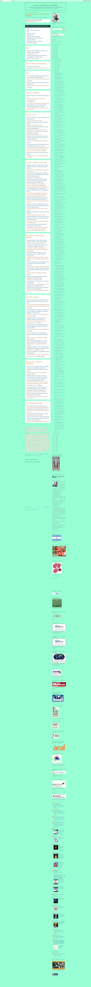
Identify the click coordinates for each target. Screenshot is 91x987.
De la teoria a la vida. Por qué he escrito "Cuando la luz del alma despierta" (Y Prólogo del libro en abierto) (61, 857)
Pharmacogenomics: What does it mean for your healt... (59, 259)
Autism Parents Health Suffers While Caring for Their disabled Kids (61, 916)
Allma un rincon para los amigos (59, 953)
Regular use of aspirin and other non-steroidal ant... (59, 231)
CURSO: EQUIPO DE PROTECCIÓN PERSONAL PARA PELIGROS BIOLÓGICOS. (61, 832)
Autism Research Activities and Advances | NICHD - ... (59, 183)
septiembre (56, 64)
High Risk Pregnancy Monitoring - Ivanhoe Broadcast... (59, 348)
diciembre (56, 59)
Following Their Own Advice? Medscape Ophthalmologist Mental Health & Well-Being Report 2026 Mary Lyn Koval (59, 825)
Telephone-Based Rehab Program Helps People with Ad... (59, 188)
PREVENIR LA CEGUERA (58, 886)
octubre (56, 62)
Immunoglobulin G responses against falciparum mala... (59, 425)
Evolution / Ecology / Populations (33, 36)
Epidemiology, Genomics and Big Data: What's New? (60, 280)
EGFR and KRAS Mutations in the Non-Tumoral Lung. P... (60, 248)
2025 (55, 48)
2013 (55, 444)
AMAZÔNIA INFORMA (58, 930)
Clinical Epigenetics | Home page (59, 385)
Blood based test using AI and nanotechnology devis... (59, 133)
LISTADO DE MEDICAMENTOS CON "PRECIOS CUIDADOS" (59, 937)
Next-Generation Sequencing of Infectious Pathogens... (59, 271)
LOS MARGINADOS (57, 810)
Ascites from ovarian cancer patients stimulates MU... (59, 82)
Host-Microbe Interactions (32, 42)
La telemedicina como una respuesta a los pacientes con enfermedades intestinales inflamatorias (61, 865)
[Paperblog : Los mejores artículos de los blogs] (55, 594)
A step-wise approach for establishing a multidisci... (59, 105)
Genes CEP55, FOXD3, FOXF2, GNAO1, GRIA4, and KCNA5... (59, 411)
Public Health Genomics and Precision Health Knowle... (59, 277)
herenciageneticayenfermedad (59, 816)
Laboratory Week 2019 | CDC (59, 282)
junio (56, 68)
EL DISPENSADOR (57, 804)
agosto (56, 65)
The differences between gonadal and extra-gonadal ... (59, 88)
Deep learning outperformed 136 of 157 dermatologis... (59, 295)
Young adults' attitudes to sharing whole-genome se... (59, 211)
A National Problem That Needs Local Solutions (59, 164)
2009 (55, 450)
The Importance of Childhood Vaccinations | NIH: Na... (59, 345)
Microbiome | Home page (58, 354)
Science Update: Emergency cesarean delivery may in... (59, 177)
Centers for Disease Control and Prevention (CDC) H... (59, 150)
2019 (55, 57)
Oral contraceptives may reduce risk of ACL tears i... (59, 122)
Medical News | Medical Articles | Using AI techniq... (60, 208)
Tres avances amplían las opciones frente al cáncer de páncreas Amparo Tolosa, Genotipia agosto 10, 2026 (59, 818)
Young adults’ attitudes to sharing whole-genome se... (60, 414)
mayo (56, 70)
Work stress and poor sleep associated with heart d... (58, 130)
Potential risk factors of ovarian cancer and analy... (59, 236)
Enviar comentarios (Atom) (34, 509)
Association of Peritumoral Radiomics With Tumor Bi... (59, 325)
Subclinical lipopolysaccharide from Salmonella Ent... (59, 406)
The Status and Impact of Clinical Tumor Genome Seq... (59, 245)
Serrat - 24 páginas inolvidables (61, 907)
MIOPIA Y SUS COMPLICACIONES (61, 888)
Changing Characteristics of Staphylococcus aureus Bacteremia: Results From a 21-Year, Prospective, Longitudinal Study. (36, 254)
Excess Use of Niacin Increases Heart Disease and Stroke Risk (61, 882)
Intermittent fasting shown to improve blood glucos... (59, 124)
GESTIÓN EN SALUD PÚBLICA (59, 822)
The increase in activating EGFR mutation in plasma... (59, 93)
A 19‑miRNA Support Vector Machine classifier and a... (59, 242)
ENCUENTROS (56, 905)
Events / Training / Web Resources (33, 30)
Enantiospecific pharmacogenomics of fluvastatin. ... (58, 262)
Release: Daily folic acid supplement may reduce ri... (59, 180)
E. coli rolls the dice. (30, 101)
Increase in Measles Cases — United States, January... (59, 339)
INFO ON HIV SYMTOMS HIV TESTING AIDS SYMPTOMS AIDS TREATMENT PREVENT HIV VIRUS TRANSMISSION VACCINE (59, 942)
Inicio (39, 507)
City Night (59, 899)
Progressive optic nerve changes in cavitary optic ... (60, 420)
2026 (55, 46)
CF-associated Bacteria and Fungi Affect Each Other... (60, 202)
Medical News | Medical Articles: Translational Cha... (59, 147)
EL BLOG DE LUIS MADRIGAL (57, 871)
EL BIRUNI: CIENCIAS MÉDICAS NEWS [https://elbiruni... (58, 75)
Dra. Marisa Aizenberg (58, 861)
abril (55, 72)
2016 (55, 439)
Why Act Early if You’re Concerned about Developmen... (58, 298)
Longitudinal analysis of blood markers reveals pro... (59, 307)
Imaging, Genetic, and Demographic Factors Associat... (58, 322)
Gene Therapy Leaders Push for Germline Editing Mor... (59, 269)
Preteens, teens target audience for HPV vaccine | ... (60, 191)
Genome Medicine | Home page (59, 381)
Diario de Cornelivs (57, 853)
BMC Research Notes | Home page (60, 397)
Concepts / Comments (31, 33)
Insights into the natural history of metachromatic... (60, 96)
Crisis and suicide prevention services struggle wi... (59, 171)
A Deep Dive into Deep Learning (33, 66)
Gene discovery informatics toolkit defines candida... (60, 304)
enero (56, 434)
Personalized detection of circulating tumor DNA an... (59, 234)
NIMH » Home (56, 169)
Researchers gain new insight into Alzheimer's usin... (60, 113)
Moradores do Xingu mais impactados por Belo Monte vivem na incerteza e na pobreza (59, 932)
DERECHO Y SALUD (57, 836)
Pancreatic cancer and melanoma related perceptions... (59, 228)
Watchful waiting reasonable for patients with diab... (59, 158)
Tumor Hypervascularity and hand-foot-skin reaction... (59, 91)
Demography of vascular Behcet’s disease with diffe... (59, 102)
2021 (55, 54)
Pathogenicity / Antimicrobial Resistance (34, 38)
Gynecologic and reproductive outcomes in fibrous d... (59, 99)
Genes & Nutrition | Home (58, 383)
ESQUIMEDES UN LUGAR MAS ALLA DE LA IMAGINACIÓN (59, 922)
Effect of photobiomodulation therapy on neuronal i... (59, 408)
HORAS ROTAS (56, 844)
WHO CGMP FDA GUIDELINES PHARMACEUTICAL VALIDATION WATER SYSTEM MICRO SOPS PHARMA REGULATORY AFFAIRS (59, 877)
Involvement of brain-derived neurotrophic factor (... (59, 403)
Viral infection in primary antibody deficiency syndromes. (38, 409)
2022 (55, 52)
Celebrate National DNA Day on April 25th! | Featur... (59, 286)
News (28, 28)
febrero (56, 432)
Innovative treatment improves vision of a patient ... (59, 119)
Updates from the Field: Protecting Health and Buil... (60, 161)
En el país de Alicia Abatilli (58, 894)
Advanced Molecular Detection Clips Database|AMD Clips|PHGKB (36, 17)
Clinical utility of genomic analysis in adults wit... (58, 222)
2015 (55, 441)
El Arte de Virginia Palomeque (59, 898)
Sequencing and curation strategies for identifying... (59, 417)
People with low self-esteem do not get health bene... (59, 116)
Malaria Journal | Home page (59, 356)
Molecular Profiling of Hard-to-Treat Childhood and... (59, 318)
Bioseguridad (56, 829)
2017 (55, 437)
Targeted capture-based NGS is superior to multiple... (59, 428)
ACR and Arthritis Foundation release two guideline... (59, 107)
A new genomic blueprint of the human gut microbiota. (37, 413)
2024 (55, 49)
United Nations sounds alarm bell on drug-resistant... (59, 136)
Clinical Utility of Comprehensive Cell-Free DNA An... (60, 256)
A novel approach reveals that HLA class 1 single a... (59, 423)
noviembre (56, 60)
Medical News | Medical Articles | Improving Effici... (60, 141)
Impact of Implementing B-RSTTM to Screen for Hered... (59, 250)
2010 (55, 449)
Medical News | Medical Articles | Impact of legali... (60, 200)
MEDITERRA (56, 952)
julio (55, 67)
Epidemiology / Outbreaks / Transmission (35, 41)
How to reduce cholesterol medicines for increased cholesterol (61, 947)
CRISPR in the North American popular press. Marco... (59, 310)
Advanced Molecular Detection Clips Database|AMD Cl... (59, 289)
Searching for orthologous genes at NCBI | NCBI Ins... (60, 334)
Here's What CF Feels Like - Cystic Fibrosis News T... (60, 194)
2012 (55, 446)
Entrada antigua (47, 507)
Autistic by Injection (57, 913)
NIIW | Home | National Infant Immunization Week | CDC (59, 342)
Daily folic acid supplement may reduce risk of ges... (59, 185)
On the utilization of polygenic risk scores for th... (59, 328)
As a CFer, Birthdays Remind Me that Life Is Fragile (59, 351)
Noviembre (55, 895)
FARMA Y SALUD (57, 935)
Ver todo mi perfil (56, 530)
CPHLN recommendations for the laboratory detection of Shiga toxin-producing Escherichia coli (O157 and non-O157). (38, 301)
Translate (60, 36)
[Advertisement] (34, 497)
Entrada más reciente (28, 507)
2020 (55, 56)
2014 (55, 442)
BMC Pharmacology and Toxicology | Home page (58, 400)
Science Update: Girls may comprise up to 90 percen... (59, 174)
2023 (55, 51)
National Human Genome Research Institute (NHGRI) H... (60, 144)
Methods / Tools (30, 35)
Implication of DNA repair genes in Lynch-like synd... (59, 253)
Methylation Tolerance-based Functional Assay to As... (59, 239)
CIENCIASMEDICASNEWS (45, 5)
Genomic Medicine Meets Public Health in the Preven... (59, 214)
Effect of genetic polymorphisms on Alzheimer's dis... (59, 219)
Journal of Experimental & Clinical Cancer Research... (59, 371)
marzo (56, 431)
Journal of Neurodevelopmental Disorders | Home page (59, 368)
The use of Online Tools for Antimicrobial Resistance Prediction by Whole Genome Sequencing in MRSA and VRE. (37, 335)
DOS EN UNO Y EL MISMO (58, 872)
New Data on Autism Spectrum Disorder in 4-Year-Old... (59, 301)
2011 (55, 447)
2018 (55, 436)
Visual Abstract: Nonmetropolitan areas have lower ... (60, 331)
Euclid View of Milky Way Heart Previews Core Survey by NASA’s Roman (59, 806)
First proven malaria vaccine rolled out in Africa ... (59, 274)
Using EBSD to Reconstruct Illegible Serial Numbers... (59, 205)
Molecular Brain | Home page (59, 353)
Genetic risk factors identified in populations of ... (59, 225)
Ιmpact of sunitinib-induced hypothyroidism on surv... (59, 85)
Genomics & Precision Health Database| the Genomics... (59, 292)
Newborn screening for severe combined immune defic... (59, 266)
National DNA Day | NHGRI (59, 284)
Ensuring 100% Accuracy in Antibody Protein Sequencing (59, 197)
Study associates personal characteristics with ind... (59, 110)
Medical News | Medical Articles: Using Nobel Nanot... (59, 139)
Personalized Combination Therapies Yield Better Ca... (59, 156)
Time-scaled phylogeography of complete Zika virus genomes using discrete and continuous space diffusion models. (37, 190)
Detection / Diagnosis (31, 39)
